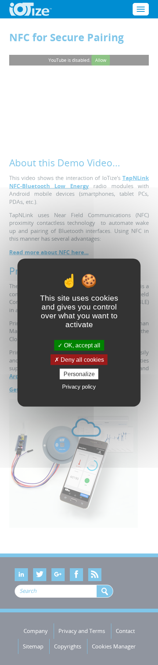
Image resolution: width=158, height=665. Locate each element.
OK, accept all (81, 345)
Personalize (79, 374)
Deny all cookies (81, 359)
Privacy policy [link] (79, 386)
